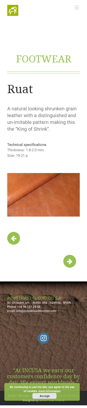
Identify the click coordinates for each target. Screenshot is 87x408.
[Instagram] (43, 338)
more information (49, 391)
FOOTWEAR (43, 59)
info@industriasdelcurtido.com (36, 311)
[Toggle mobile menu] (77, 7)
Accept (45, 396)
